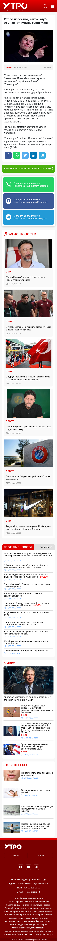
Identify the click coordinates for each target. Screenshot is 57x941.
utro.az (44, 940)
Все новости (46, 547)
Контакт (40, 855)
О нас (16, 855)
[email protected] (32, 892)
